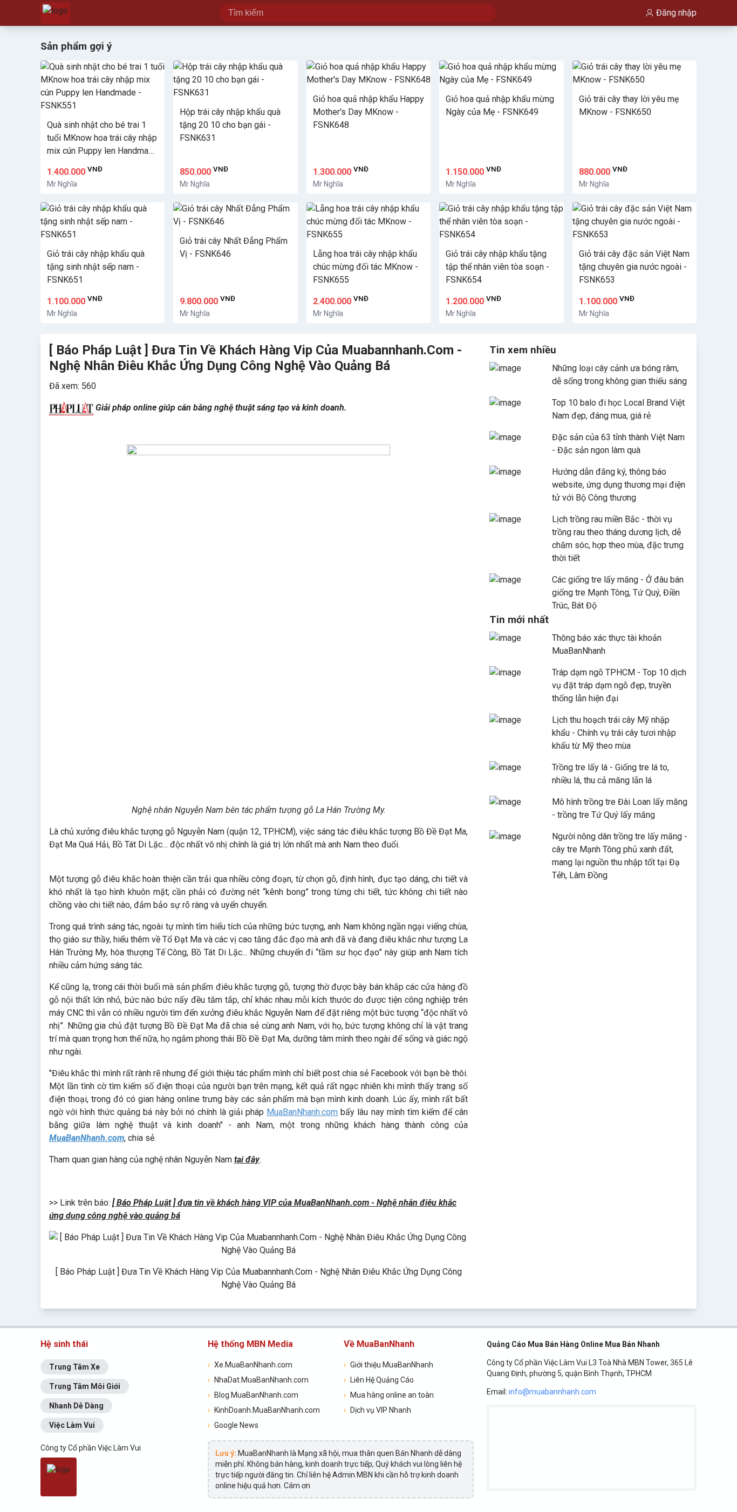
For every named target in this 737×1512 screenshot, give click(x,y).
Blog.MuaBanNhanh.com (253, 1395)
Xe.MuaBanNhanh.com (250, 1364)
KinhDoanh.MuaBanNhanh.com (264, 1410)
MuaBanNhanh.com (302, 1112)
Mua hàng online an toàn (389, 1395)
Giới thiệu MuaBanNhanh (388, 1364)
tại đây (247, 1159)
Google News (233, 1425)
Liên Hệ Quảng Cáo (379, 1380)
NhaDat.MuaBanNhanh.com (258, 1380)
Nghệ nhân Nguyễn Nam (177, 810)
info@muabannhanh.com (552, 1391)
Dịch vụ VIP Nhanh (377, 1410)
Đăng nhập (676, 13)
